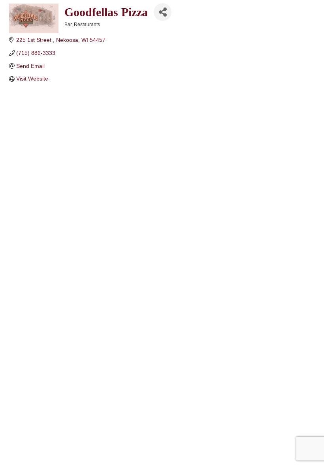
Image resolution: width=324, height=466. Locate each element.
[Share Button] (162, 12)
